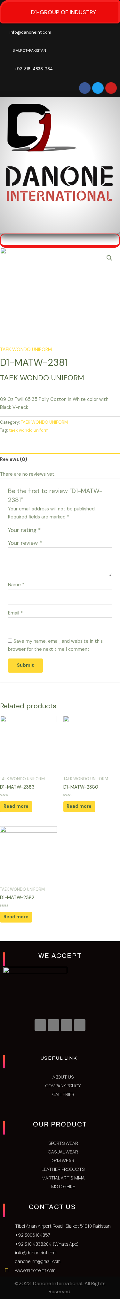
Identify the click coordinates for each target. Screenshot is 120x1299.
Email (15, 613)
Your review (25, 542)
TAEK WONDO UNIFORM (26, 350)
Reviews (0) (13, 459)
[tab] (60, 459)
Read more (16, 806)
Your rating (24, 530)
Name (16, 585)
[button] (104, 224)
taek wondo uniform (29, 430)
